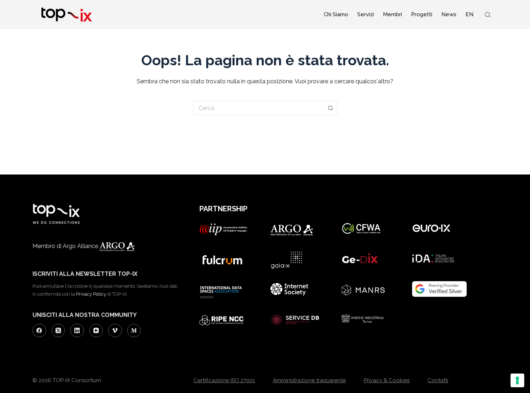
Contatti (438, 380)
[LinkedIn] (77, 330)
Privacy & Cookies (387, 380)
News (448, 14)
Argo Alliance (81, 246)
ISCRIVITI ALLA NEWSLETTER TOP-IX (84, 273)
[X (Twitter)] (58, 330)
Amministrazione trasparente (309, 380)
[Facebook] (39, 330)
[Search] (487, 14)
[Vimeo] (115, 330)
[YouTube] (96, 330)
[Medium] (134, 330)
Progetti (421, 14)
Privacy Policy (91, 294)
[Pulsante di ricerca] (330, 108)
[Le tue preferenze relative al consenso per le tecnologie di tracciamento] (517, 380)
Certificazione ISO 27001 (224, 380)
